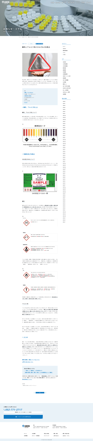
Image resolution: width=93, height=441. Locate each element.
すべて (64, 46)
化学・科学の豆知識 (39, 43)
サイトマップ (46, 435)
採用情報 (83, 2)
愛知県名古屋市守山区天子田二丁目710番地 (43, 426)
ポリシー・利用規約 (35, 435)
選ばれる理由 (58, 2)
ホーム (25, 433)
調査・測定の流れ (71, 2)
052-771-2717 (13, 409)
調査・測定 (64, 2)
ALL (40, 392)
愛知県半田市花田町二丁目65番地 (60, 426)
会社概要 (52, 2)
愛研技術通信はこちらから (27, 379)
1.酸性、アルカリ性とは (28, 92)
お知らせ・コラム (66, 435)
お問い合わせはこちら (27, 362)
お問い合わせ (88, 2)
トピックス (78, 2)
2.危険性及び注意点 (27, 95)
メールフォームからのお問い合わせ (24, 416)
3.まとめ (25, 102)
